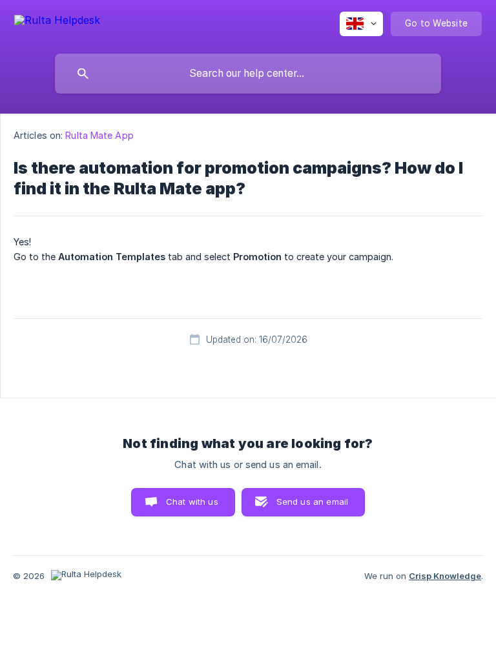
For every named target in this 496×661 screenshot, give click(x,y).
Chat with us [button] (192, 501)
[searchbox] (248, 74)
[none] (57, 22)
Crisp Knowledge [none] (445, 576)
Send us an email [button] (312, 501)
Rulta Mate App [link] (99, 135)
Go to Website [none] (436, 23)
